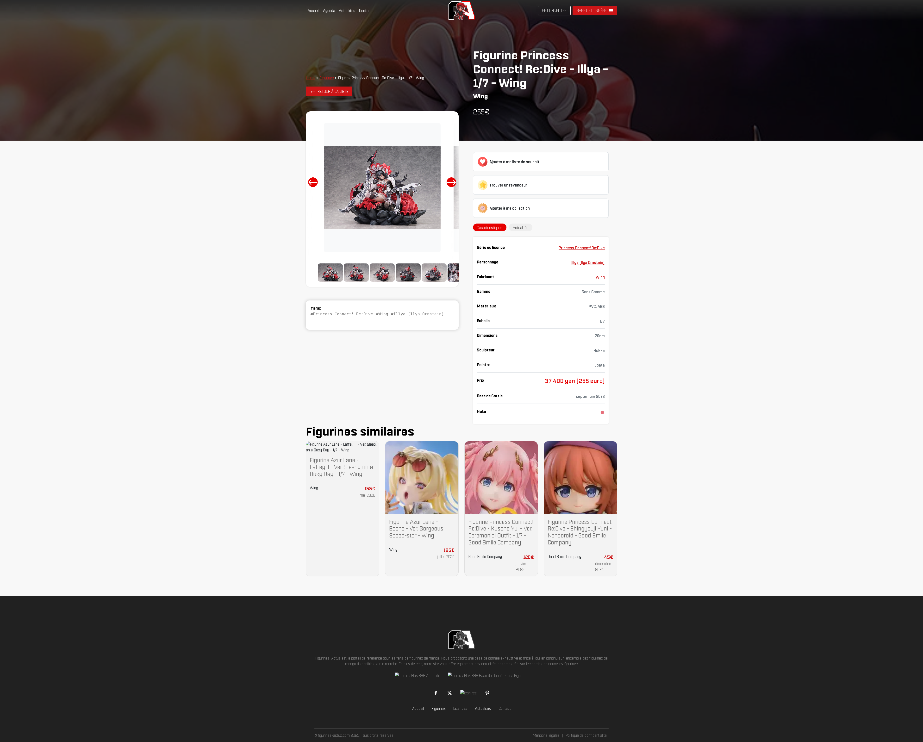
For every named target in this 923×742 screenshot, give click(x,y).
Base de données (591, 10)
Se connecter (554, 10)
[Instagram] (468, 693)
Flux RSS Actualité (425, 675)
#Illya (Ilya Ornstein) (417, 314)
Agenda (329, 10)
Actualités (347, 10)
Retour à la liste (333, 91)
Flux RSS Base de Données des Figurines (496, 675)
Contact (365, 10)
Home (310, 77)
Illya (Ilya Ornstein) (588, 262)
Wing (600, 277)
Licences (460, 708)
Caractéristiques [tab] (490, 227)
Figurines (326, 77)
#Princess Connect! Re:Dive (342, 314)
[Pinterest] (487, 693)
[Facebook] (436, 693)
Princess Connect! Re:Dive (582, 247)
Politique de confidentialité (586, 735)
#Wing (382, 314)
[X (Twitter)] (450, 693)
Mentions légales (546, 735)
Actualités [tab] (521, 227)
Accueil (313, 10)
